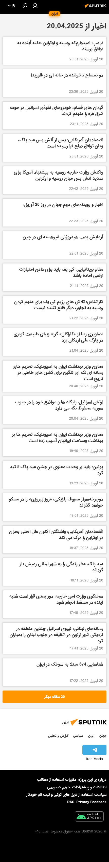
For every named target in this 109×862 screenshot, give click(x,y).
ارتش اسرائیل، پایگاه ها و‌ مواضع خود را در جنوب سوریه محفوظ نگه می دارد (59, 405)
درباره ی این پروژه (92, 779)
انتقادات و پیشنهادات (89, 787)
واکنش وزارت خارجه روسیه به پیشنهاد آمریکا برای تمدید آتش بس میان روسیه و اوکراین (58, 175)
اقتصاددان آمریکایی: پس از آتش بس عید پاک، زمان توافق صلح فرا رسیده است (60, 143)
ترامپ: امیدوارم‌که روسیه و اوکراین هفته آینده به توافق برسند (60, 46)
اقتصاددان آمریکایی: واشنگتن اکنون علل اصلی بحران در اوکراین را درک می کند (56, 535)
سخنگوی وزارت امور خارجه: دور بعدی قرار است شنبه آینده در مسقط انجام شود (56, 599)
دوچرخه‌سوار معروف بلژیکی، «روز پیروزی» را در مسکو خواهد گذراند (56, 502)
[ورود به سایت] (35, 6)
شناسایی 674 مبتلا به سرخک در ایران (70, 664)
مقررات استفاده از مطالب (56, 779)
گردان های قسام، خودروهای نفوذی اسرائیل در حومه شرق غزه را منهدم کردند (56, 111)
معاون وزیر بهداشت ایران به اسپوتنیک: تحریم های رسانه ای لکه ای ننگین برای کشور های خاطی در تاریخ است (58, 373)
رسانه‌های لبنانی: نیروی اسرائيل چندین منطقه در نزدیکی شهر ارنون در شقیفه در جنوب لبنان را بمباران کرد (56, 635)
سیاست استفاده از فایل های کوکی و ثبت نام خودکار (66, 794)
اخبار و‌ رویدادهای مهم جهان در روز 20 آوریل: (63, 205)
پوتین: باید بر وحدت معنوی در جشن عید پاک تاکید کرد (56, 470)
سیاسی (78, 736)
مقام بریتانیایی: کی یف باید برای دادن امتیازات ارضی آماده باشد (61, 273)
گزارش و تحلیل (58, 736)
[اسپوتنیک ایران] (96, 8)
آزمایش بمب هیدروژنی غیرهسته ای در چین (63, 237)
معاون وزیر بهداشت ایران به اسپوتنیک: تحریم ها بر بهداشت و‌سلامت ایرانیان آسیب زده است (57, 438)
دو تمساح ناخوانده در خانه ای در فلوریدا (67, 75)
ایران (91, 736)
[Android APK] (89, 817)
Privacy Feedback (91, 802)
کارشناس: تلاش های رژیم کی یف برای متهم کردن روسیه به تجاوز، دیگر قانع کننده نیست (58, 305)
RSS (70, 802)
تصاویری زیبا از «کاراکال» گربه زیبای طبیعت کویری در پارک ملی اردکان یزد (58, 337)
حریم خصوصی (58, 787)
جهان (102, 736)
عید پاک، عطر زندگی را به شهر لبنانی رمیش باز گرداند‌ (61, 567)
